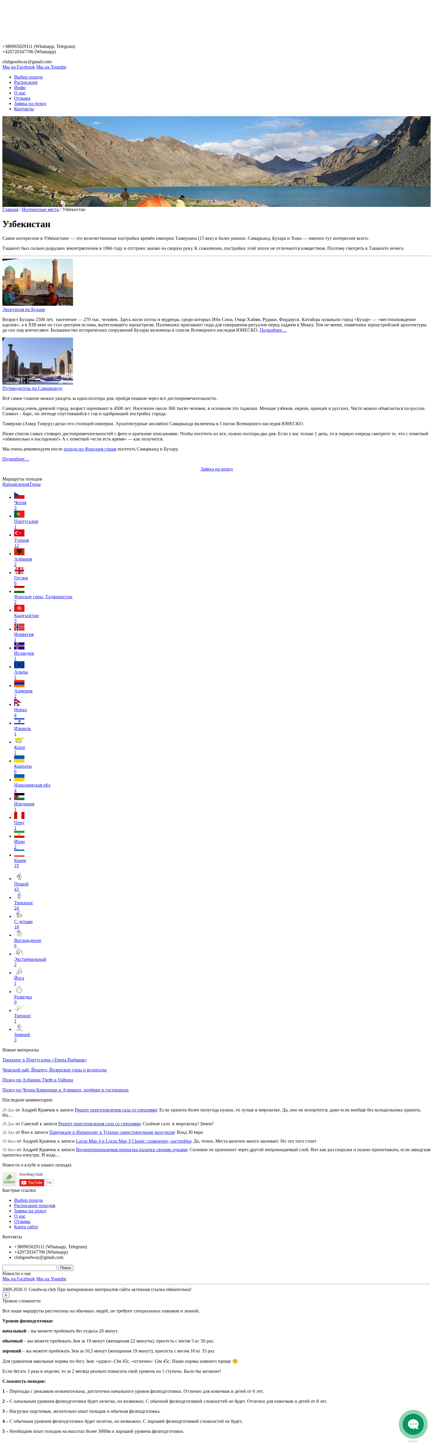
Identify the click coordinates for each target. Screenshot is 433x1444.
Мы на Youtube (51, 66)
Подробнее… (273, 330)
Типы (35, 484)
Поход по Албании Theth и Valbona (37, 1079)
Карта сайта (26, 1226)
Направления (15, 484)
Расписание (26, 82)
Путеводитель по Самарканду (32, 388)
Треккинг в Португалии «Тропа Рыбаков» (44, 1059)
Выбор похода (28, 76)
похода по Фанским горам (90, 448)
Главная (10, 209)
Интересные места (40, 209)
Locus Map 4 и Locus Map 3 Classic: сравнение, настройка (133, 1141)
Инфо (20, 87)
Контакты (24, 108)
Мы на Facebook (18, 66)
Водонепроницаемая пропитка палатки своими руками (131, 1149)
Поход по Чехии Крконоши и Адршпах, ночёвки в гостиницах (65, 1089)
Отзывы (22, 98)
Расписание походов (34, 1205)
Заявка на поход (30, 103)
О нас (20, 92)
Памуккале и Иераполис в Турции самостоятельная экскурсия (111, 1132)
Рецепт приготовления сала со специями (116, 1109)
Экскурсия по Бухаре (23, 309)
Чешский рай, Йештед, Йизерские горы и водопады (54, 1069)
